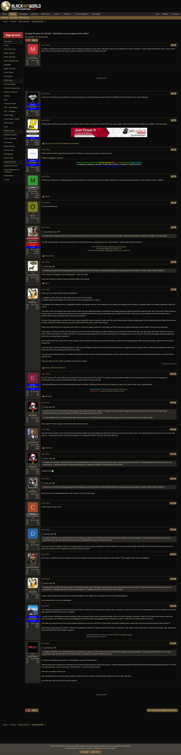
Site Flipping (8, 154)
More (6, 127)
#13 (174, 454)
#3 (175, 120)
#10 (174, 374)
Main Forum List (10, 49)
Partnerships (95, 14)
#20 (174, 643)
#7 (175, 227)
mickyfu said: (47, 267)
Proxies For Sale (10, 104)
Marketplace (23, 14)
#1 (175, 45)
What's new (45, 14)
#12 (174, 429)
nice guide (114, 249)
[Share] (172, 45)
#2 (175, 93)
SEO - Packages (9, 111)
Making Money (9, 146)
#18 (174, 579)
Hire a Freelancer (10, 139)
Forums (13, 14)
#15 (174, 503)
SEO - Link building (10, 107)
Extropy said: (47, 407)
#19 (174, 606)
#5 (175, 176)
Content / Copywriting (12, 88)
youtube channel (127, 635)
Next (34, 40)
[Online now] (33, 411)
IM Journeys (8, 142)
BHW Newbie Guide (11, 61)
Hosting (7, 96)
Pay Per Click (8, 150)
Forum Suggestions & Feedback (11, 171)
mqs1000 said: (48, 534)
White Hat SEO (9, 57)
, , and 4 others (62, 143)
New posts (13, 18)
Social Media (8, 72)
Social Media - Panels (11, 119)
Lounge (7, 180)
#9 (175, 289)
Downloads (8, 76)
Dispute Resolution (11, 166)
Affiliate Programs (10, 135)
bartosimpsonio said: (50, 232)
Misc (5, 100)
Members (67, 14)
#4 (175, 150)
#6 (175, 203)
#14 (174, 479)
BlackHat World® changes (117, 247)
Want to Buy (8, 158)
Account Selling (9, 84)
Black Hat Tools (9, 69)
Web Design (8, 123)
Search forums (24, 18)
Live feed (4, 18)
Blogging (7, 65)
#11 (174, 403)
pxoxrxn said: (47, 458)
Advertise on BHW (101, 78)
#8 (175, 262)
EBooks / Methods (10, 92)
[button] (51, 14)
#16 (174, 530)
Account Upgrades (81, 14)
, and (55, 368)
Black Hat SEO (9, 53)
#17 (174, 554)
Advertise (34, 14)
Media (56, 14)
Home (4, 14)
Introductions (8, 176)
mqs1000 (31, 37)
